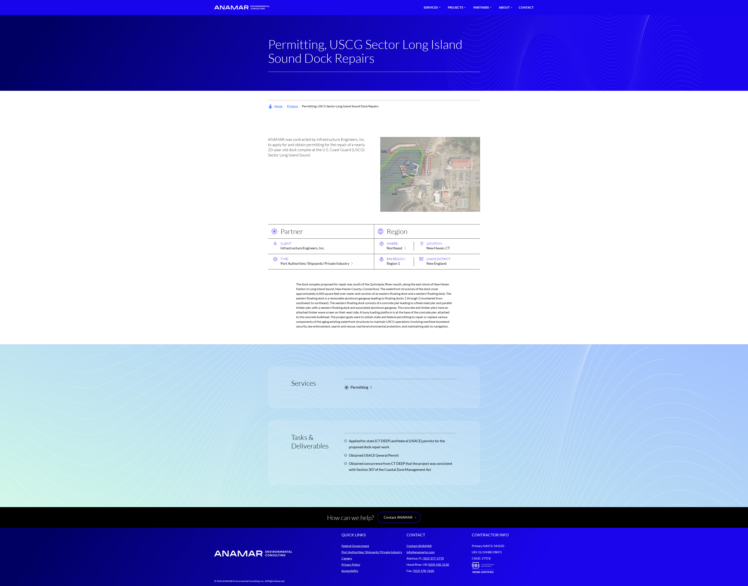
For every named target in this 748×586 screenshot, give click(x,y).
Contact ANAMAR (398, 517)
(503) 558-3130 (438, 564)
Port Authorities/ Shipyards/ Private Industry (314, 263)
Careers (346, 558)
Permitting (359, 387)
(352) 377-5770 (433, 558)
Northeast (394, 248)
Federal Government (355, 546)
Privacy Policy (350, 564)
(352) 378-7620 (423, 571)
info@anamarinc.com (421, 552)
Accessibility (349, 571)
